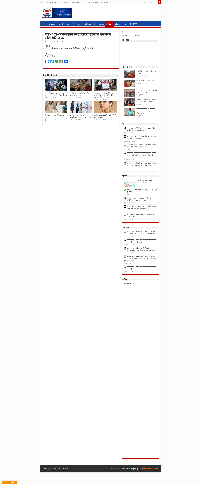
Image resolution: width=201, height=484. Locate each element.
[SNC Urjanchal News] (57, 12)
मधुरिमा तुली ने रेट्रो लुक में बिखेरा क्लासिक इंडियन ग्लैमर (80, 94)
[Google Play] (146, 2)
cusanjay (49, 42)
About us (95, 2)
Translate (136, 35)
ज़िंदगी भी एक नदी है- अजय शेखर (145, 180)
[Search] (159, 2)
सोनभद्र (88, 24)
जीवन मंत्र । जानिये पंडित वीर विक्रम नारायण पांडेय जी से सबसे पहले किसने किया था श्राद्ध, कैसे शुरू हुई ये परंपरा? (140, 155)
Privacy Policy (64, 2)
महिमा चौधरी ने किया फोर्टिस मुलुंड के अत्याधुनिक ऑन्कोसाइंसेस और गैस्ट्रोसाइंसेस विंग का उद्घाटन (105, 95)
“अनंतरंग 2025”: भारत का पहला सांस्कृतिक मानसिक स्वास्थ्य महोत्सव (80, 116)
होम (44, 23)
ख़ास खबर (51, 24)
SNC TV (133, 24)
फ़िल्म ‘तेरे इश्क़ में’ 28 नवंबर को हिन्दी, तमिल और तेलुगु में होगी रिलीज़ (56, 94)
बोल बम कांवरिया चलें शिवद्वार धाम (145, 80)
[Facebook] (139, 2)
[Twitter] (141, 2)
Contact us (104, 2)
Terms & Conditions (77, 2)
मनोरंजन (109, 24)
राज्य (79, 24)
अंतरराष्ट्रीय (71, 24)
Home (88, 2)
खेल (95, 24)
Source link (50, 56)
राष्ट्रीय (61, 24)
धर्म (126, 24)
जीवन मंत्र (118, 24)
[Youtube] (143, 2)
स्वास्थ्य (101, 24)
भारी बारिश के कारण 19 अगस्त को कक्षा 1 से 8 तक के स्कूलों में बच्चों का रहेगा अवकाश (146, 111)
